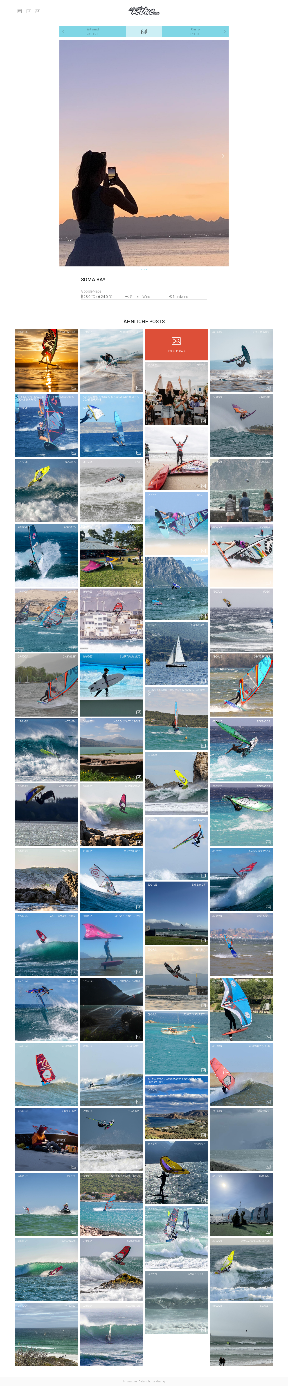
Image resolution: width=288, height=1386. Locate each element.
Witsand (93, 31)
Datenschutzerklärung (152, 1381)
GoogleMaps (91, 291)
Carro (195, 31)
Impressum (130, 1381)
